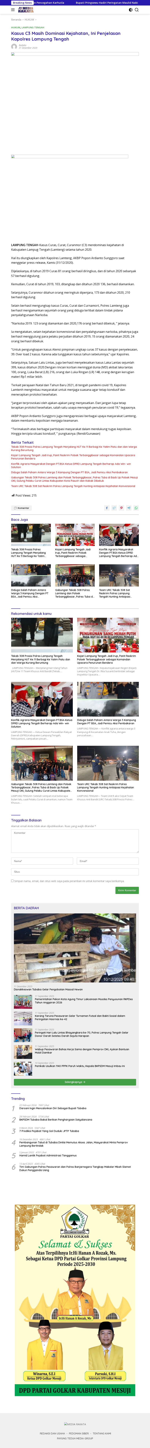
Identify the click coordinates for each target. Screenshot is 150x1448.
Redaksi (22, 45)
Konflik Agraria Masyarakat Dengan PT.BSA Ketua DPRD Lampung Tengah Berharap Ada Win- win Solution (71, 465)
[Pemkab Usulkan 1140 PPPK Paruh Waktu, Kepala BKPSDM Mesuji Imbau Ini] (23, 1069)
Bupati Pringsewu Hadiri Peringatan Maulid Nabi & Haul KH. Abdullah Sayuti (85, 2)
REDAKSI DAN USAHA (52, 1433)
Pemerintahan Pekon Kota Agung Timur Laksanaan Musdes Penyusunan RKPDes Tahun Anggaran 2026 (84, 1001)
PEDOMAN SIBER (79, 1433)
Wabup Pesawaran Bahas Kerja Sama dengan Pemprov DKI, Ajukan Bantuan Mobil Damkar (82, 1051)
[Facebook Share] (107, 508)
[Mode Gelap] (131, 10)
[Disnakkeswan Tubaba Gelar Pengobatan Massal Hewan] (75, 947)
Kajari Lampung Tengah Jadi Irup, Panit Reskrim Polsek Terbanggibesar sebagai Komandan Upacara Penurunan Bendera (73, 457)
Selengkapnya (74, 1082)
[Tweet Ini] (114, 508)
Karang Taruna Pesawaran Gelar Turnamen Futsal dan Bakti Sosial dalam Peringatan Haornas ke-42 (80, 1017)
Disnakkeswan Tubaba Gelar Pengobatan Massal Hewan (48, 989)
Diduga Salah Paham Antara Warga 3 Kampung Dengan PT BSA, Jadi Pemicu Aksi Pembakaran (69, 472)
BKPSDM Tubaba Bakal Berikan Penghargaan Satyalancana (55, 1119)
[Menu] (13, 10)
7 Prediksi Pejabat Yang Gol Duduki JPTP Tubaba (49, 1131)
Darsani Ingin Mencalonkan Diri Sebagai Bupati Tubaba (52, 1108)
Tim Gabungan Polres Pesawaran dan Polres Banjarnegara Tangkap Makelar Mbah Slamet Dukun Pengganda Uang (75, 1168)
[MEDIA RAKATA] (25, 10)
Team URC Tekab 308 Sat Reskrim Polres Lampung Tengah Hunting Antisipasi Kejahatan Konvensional (73, 486)
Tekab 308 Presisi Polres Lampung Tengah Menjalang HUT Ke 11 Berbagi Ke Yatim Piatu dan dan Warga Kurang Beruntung (74, 448)
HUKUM (15, 27)
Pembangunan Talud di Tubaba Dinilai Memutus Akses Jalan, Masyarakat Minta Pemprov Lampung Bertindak (73, 1144)
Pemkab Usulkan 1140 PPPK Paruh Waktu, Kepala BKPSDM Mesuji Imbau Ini (80, 1066)
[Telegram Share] (129, 508)
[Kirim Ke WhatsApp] (136, 508)
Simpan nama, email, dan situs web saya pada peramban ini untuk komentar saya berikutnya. (69, 881)
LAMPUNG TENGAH (33, 27)
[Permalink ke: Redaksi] (14, 46)
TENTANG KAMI (102, 1433)
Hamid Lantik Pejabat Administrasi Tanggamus (48, 1155)
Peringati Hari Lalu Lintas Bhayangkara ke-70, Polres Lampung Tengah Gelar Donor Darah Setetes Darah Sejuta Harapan (81, 1034)
